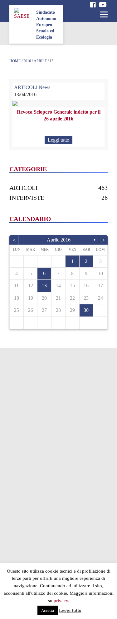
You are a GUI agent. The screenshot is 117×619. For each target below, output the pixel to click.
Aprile (40, 61)
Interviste (26, 197)
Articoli (23, 187)
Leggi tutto (58, 140)
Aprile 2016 (59, 239)
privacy (61, 600)
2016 (27, 61)
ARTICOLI (25, 87)
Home (15, 61)
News (44, 87)
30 (86, 310)
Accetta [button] (47, 610)
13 (44, 285)
